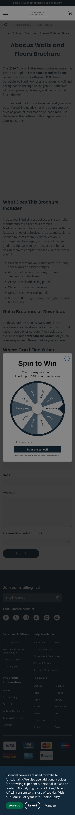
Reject (32, 805)
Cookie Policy (51, 797)
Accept (14, 805)
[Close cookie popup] (71, 770)
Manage (50, 806)
